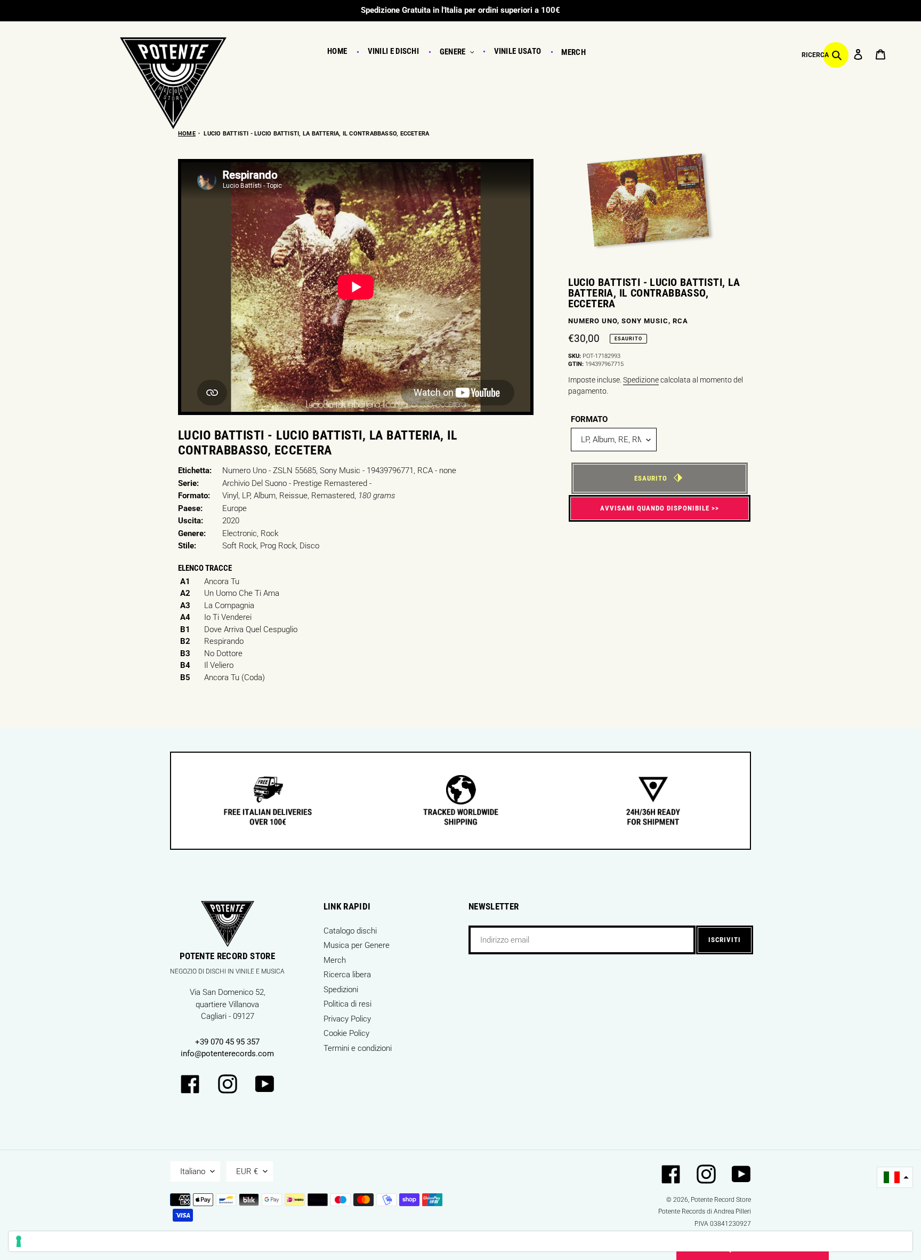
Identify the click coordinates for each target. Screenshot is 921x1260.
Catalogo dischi (350, 931)
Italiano (192, 1171)
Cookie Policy (346, 1033)
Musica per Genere (357, 945)
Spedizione (641, 380)
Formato (589, 419)
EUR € (247, 1171)
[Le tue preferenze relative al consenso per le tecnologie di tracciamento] (460, 1241)
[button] (895, 1178)
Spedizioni (341, 989)
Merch (335, 960)
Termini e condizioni (358, 1048)
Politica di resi (347, 1004)
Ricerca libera (347, 974)
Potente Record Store (721, 1199)
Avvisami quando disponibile (654, 508)
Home (187, 133)
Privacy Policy (347, 1019)
